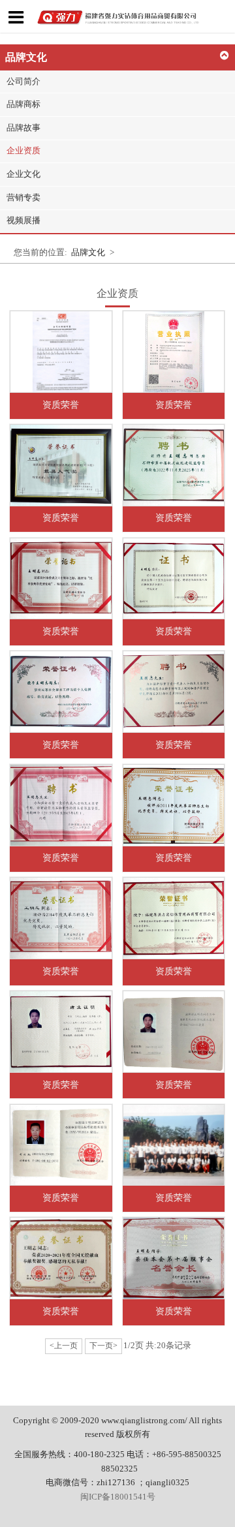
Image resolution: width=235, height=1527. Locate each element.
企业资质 (23, 150)
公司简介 (23, 81)
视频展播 (23, 220)
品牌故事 (23, 127)
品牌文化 (88, 252)
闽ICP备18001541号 (117, 1497)
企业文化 (23, 174)
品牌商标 (23, 104)
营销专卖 (23, 197)
